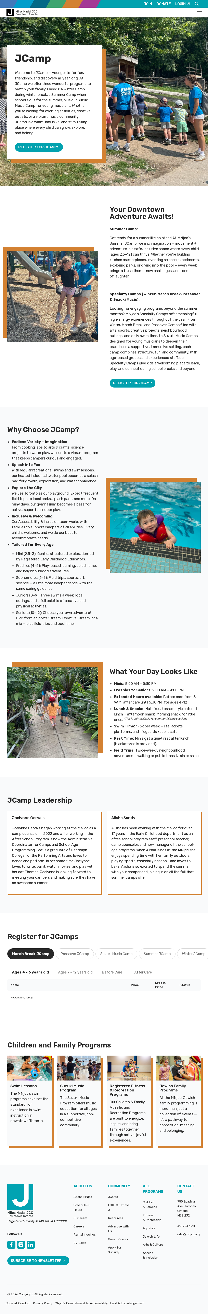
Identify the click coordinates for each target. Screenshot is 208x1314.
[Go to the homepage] (20, 1201)
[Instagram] (21, 1245)
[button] (199, 12)
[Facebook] (11, 1245)
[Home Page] (22, 12)
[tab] (30, 953)
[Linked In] (31, 1245)
